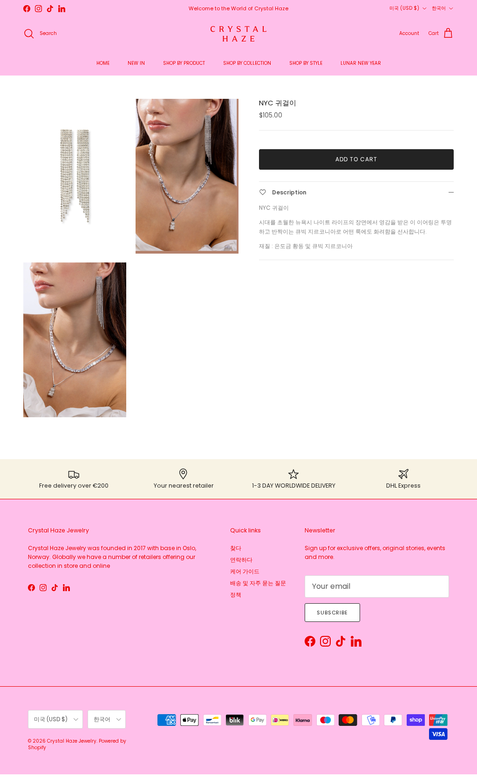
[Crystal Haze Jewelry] (238, 33)
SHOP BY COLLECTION (247, 63)
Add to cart (356, 159)
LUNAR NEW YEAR (361, 63)
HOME (102, 63)
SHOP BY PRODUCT (184, 63)
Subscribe (332, 612)
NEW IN (136, 63)
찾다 (235, 548)
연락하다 (241, 560)
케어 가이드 (244, 571)
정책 (235, 595)
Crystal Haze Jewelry (71, 741)
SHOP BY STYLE (305, 63)
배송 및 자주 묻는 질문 (258, 583)
